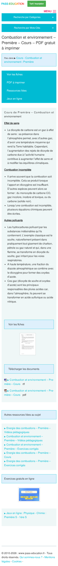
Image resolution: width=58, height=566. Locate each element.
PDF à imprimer (16, 82)
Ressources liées (17, 90)
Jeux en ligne (14, 98)
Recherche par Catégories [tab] (27, 17)
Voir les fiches (15, 74)
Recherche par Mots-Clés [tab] (27, 27)
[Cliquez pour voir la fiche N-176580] (28, 344)
